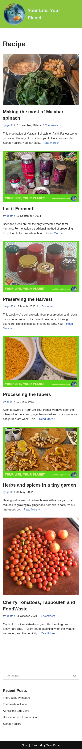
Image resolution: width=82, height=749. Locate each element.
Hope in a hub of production (20, 717)
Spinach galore (12, 723)
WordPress (53, 745)
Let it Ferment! (19, 208)
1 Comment (46, 306)
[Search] (75, 676)
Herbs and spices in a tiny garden (39, 485)
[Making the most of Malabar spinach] (41, 79)
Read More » (51, 142)
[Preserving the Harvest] (41, 266)
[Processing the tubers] (41, 361)
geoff (9, 125)
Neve (25, 745)
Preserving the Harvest (27, 299)
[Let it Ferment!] (41, 176)
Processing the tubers (27, 394)
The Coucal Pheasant (16, 697)
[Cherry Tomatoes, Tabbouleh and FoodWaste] (41, 556)
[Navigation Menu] (74, 14)
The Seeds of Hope (15, 704)
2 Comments (50, 125)
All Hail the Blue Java (16, 710)
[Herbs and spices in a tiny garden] (41, 452)
